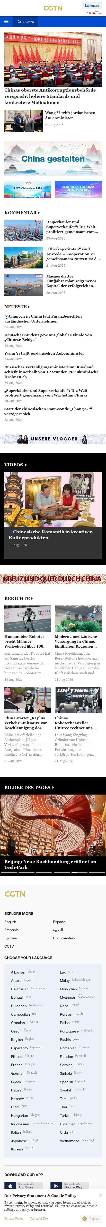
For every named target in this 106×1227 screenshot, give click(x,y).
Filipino (22, 1056)
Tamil (68, 1098)
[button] (9, 872)
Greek (23, 1081)
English (10, 921)
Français (11, 929)
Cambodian (23, 1013)
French (23, 1064)
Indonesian (32, 1123)
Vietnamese (77, 1140)
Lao (66, 971)
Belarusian (28, 988)
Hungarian (25, 1115)
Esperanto (26, 1047)
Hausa (21, 1089)
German (24, 1072)
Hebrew (22, 1098)
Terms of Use (39, 1219)
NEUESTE (15, 306)
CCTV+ (10, 946)
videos (14, 464)
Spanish (72, 1081)
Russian (73, 1056)
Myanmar (77, 996)
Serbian (72, 1064)
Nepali (70, 1005)
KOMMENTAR (20, 212)
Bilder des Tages (27, 787)
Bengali (21, 996)
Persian (72, 1013)
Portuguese (76, 1030)
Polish (70, 1022)
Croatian (24, 1022)
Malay (75, 980)
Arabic (21, 980)
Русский (10, 938)
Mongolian (75, 988)
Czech (21, 1030)
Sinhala (71, 1072)
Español (59, 921)
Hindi (19, 1106)
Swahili (73, 1089)
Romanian (74, 1047)
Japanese (25, 1140)
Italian (21, 1131)
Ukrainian (76, 1123)
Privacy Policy (13, 1219)
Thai (67, 1106)
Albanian (23, 971)
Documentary (64, 938)
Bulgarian (26, 1005)
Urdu (67, 1131)
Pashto (70, 1039)
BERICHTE (17, 598)
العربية (58, 929)
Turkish (71, 1115)
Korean (22, 1148)
